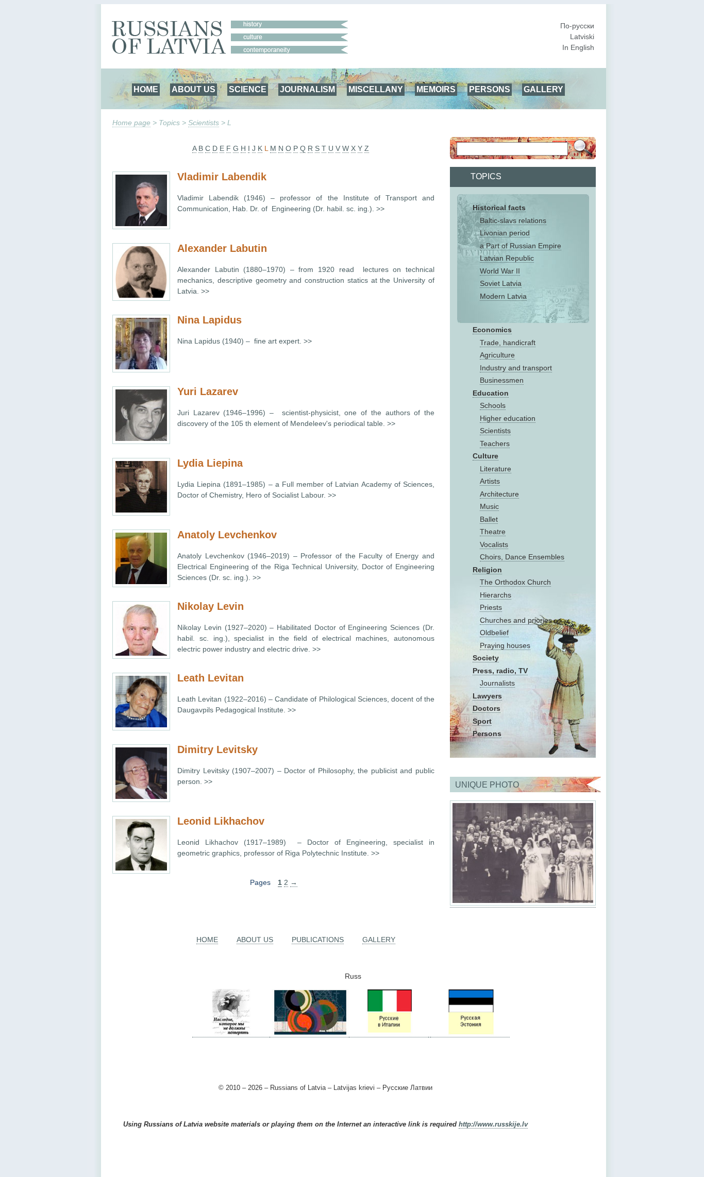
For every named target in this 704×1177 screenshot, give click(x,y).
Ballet (489, 519)
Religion (487, 570)
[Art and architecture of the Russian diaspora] (309, 1033)
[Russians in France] (429, 1033)
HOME (145, 89)
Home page (131, 122)
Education (491, 393)
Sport (482, 721)
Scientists (203, 122)
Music (489, 506)
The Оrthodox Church (515, 582)
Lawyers (487, 696)
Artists (490, 481)
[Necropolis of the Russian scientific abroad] (231, 1033)
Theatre (493, 531)
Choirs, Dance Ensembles (522, 557)
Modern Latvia (503, 296)
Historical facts (499, 207)
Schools (493, 405)
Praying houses (505, 645)
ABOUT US (193, 89)
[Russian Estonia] (470, 1033)
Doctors (486, 708)
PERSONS (489, 89)
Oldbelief (494, 632)
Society (486, 658)
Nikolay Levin (210, 606)
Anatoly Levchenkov (227, 534)
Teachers (495, 443)
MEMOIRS (436, 89)
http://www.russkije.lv (493, 1124)
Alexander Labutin (222, 248)
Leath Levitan (210, 678)
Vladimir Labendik (221, 176)
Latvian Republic (507, 258)
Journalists (497, 683)
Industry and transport (516, 368)
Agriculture (497, 355)
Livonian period (505, 233)
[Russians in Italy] (388, 1033)
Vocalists (494, 544)
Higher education (507, 418)
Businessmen (502, 380)
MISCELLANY (375, 89)
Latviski (582, 36)
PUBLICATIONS (318, 939)
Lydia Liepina (210, 463)
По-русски (577, 26)
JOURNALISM (307, 89)
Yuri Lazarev (207, 391)
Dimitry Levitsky (217, 749)
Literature (495, 469)
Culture (485, 456)
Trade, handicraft (507, 342)
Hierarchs (495, 595)
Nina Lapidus (209, 320)
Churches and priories (516, 620)
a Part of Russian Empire (520, 246)
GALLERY (543, 89)
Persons (487, 733)
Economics (492, 330)
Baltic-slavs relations (513, 220)
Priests (491, 607)
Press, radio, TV (500, 671)
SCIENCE (247, 89)
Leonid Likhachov (220, 821)
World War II (500, 271)
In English (578, 47)
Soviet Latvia (501, 283)
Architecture (499, 494)
